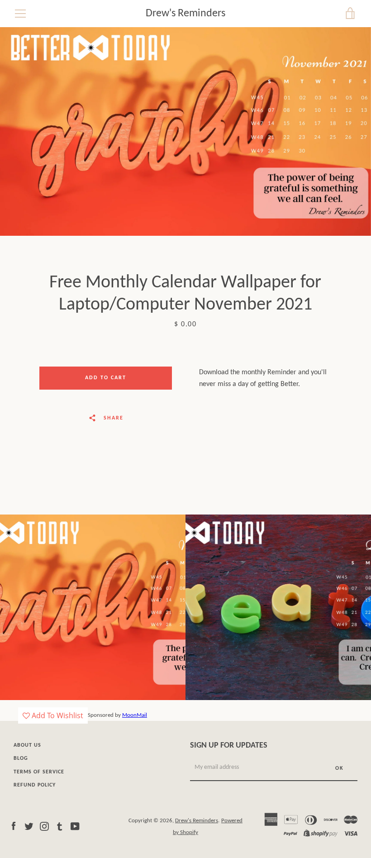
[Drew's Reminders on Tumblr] (59, 826)
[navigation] (20, 13)
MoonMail (134, 715)
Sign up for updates (228, 745)
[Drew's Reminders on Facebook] (13, 826)
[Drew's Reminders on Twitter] (28, 826)
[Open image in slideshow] (185, 131)
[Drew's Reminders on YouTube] (75, 826)
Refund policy (35, 785)
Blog (21, 758)
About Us (27, 745)
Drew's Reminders (185, 13)
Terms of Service (39, 772)
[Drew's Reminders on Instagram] (44, 826)
